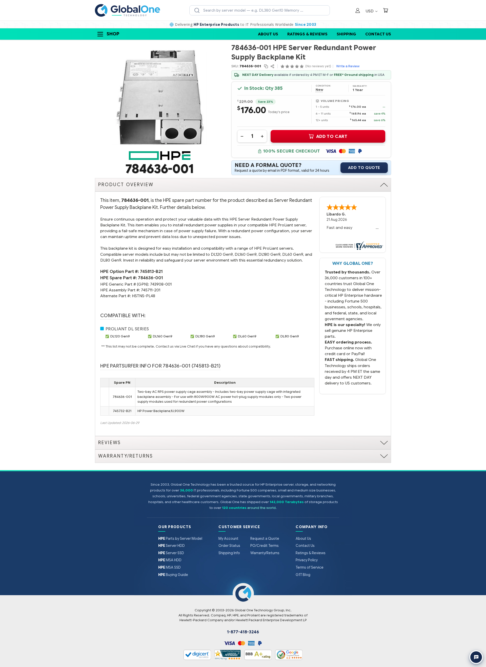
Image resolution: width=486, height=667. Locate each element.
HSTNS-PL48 (143, 295)
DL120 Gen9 (120, 336)
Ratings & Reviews (307, 34)
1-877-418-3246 (243, 632)
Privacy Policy (307, 560)
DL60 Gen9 (247, 336)
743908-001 (161, 284)
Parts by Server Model (180, 538)
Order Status (229, 545)
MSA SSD (169, 567)
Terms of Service (309, 567)
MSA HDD (169, 560)
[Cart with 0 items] (385, 11)
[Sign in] (357, 11)
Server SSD (171, 553)
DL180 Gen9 (205, 336)
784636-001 (150, 278)
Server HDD (171, 545)
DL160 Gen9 (162, 336)
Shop (113, 34)
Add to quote (364, 167)
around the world (261, 508)
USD (370, 11)
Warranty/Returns (264, 553)
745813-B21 (151, 271)
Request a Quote (264, 538)
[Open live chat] (476, 657)
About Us (268, 34)
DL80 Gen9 (289, 336)
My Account (228, 538)
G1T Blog (303, 574)
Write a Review (347, 66)
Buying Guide (173, 574)
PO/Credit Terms (264, 545)
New (319, 90)
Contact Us (378, 34)
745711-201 (150, 290)
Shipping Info (229, 553)
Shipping (346, 34)
